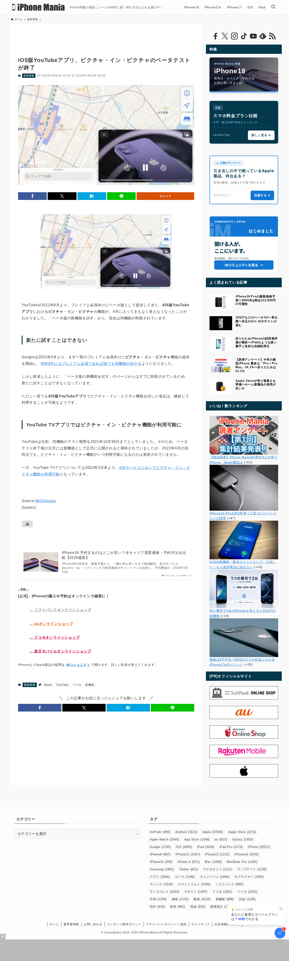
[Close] (3, 937)
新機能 (89, 684)
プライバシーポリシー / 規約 (166, 924)
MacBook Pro (242, 862)
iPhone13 (217, 854)
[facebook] (215, 36)
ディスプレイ (164, 891)
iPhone (259, 847)
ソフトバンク (229, 884)
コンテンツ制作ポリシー (124, 924)
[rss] (272, 36)
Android (186, 832)
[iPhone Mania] (38, 7)
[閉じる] (281, 908)
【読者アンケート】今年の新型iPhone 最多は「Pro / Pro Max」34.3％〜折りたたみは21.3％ (256, 365)
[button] (32, 196)
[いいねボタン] (27, 523)
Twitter (188, 869)
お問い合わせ (93, 924)
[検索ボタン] (273, 7)
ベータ (77, 684)
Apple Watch (164, 839)
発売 (177, 906)
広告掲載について (226, 924)
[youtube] (253, 36)
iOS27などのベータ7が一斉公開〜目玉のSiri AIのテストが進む (256, 321)
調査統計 (221, 906)
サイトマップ (200, 924)
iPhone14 (246, 854)
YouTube (62, 684)
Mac (213, 862)
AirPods (160, 832)
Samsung (162, 869)
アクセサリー (217, 869)
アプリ (160, 876)
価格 (180, 899)
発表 (197, 906)
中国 (158, 899)
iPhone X (188, 862)
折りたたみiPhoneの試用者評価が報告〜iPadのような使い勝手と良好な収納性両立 (256, 342)
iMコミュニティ (78, 665)
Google (160, 847)
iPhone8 (160, 854)
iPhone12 (188, 854)
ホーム (54, 924)
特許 (157, 906)
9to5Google (45, 501)
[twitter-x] (225, 36)
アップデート (251, 869)
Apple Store (242, 832)
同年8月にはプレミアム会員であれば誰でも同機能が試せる (91, 363)
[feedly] (263, 36)
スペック (161, 884)
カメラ (185, 876)
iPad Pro (231, 847)
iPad (205, 847)
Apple (48, 684)
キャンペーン (214, 876)
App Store (197, 839)
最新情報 (28, 75)
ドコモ (222, 891)
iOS (184, 847)
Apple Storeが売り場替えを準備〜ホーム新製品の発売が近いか (255, 384)
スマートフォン (194, 884)
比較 (247, 899)
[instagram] (234, 36)
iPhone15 (161, 862)
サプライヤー (248, 876)
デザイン (195, 891)
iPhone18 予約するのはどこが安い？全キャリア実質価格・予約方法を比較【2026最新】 (124, 555)
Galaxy (242, 839)
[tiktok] (244, 36)
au (221, 839)
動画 (202, 899)
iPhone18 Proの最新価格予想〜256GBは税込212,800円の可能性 (255, 300)
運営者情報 (71, 924)
